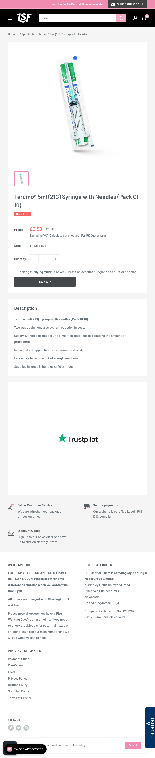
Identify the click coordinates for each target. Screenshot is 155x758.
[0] (143, 18)
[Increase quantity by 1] (55, 259)
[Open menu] (10, 18)
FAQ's (12, 671)
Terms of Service (20, 698)
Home (12, 34)
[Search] (121, 18)
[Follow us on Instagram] (26, 728)
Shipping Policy (19, 691)
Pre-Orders (16, 665)
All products (27, 34)
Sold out (45, 282)
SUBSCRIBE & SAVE (130, 4)
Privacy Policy (17, 678)
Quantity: (20, 259)
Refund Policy (18, 685)
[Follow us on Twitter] (18, 728)
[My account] (135, 18)
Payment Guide (18, 659)
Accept (132, 745)
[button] (25, 749)
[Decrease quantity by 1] (34, 259)
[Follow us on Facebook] (11, 728)
